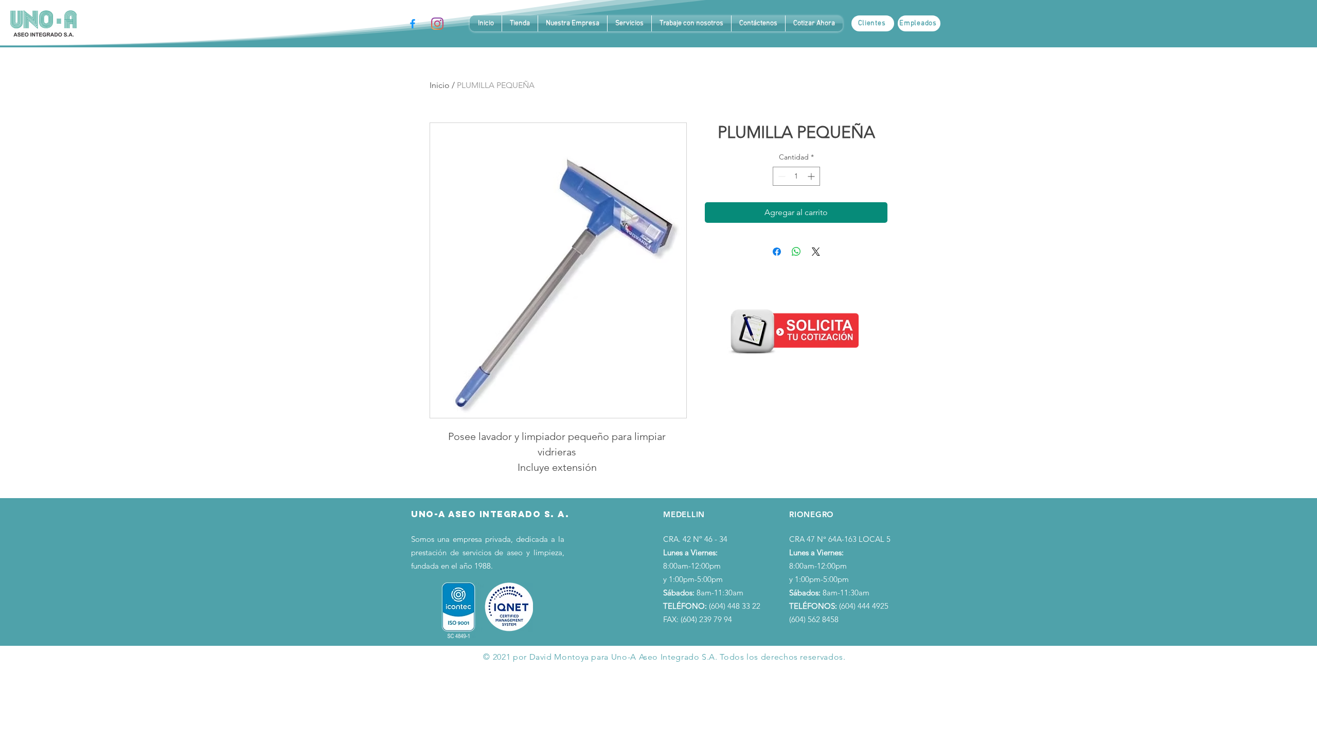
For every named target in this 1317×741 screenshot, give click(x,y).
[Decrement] (780, 176)
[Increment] (812, 176)
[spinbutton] (796, 176)
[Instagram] (437, 23)
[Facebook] (412, 23)
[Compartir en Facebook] (777, 251)
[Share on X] (816, 251)
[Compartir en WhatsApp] (796, 251)
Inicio (440, 85)
